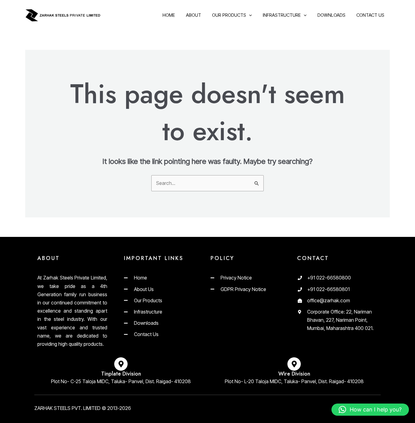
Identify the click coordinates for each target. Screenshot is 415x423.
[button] (370, 410)
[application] (249, 15)
